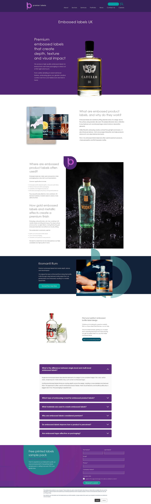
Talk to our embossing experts (91, 339)
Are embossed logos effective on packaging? (61, 433)
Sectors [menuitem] (74, 7)
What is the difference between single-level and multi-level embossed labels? (66, 369)
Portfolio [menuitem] (93, 7)
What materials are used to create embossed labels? (64, 407)
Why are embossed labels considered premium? (62, 416)
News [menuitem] (101, 7)
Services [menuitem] (83, 7)
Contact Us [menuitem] (111, 7)
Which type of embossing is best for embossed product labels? (68, 398)
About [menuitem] (66, 7)
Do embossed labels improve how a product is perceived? (66, 424)
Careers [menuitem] (121, 7)
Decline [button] (104, 500)
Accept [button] (97, 500)
